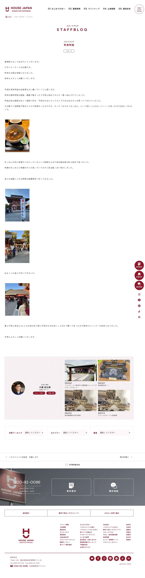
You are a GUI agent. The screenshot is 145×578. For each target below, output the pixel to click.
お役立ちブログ (85, 547)
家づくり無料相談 (66, 545)
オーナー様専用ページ (110, 540)
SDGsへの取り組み (112, 513)
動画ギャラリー (65, 542)
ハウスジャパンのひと (110, 527)
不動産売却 (83, 545)
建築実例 (74, 8)
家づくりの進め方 (86, 532)
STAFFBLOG (74, 465)
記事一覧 (51, 393)
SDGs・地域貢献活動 (110, 535)
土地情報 (109, 8)
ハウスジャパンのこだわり (89, 530)
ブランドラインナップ (67, 540)
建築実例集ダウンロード (88, 542)
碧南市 (128, 530)
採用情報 (106, 537)
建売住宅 (125, 8)
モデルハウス (64, 532)
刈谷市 (128, 527)
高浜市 (128, 525)
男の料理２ (124, 457)
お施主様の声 (64, 537)
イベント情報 (64, 525)
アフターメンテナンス (87, 535)
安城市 (128, 532)
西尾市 (128, 535)
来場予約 (139, 277)
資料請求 (139, 267)
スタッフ (69, 51)
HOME (9, 17)
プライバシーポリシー (110, 542)
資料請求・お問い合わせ (88, 540)
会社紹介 (26, 513)
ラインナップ (92, 8)
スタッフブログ (19, 17)
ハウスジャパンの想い (87, 527)
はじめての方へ (56, 8)
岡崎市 (128, 540)
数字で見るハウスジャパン (69, 513)
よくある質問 (84, 537)
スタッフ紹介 (39, 393)
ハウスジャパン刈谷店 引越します (23, 457)
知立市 (128, 537)
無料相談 (139, 287)
